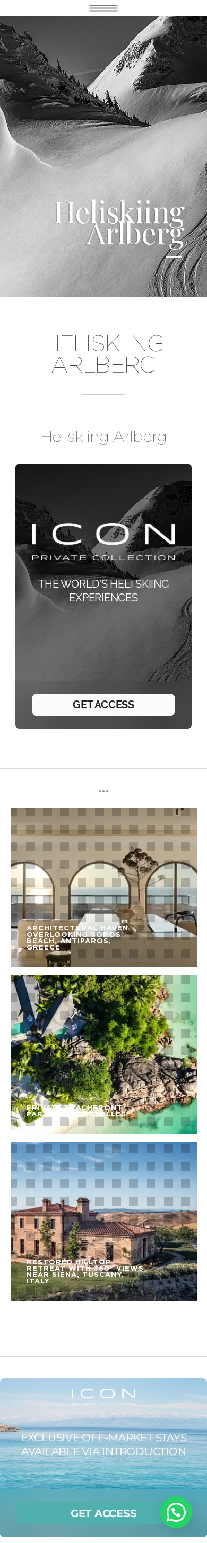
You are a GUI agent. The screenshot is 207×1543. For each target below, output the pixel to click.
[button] (176, 1512)
